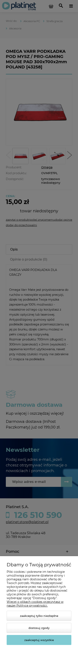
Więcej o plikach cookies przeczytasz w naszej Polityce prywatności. (35, 603)
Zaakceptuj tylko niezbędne (39, 615)
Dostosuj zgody (39, 628)
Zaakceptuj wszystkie (39, 640)
